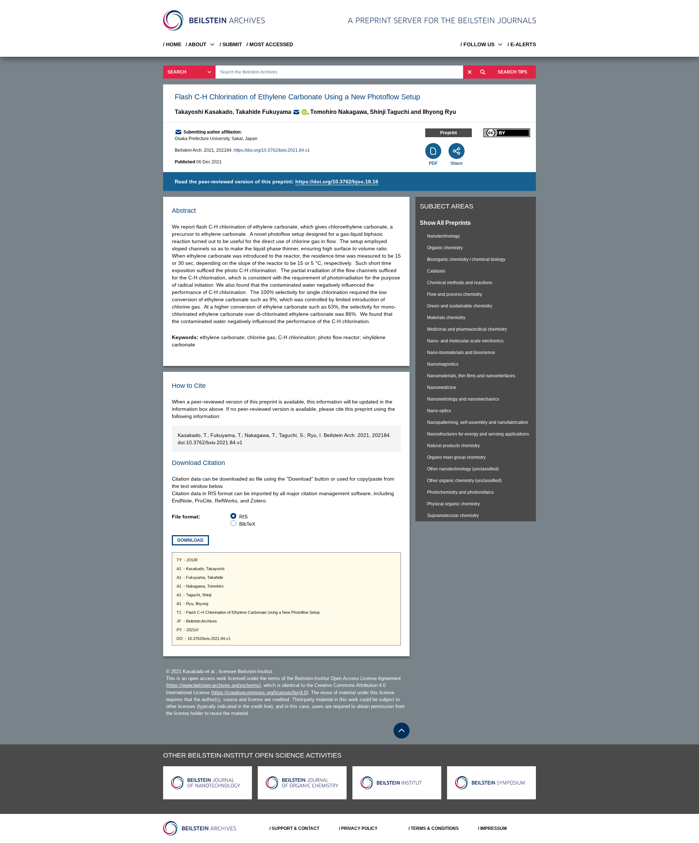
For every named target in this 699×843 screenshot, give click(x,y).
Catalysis (436, 271)
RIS (243, 517)
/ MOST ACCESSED (269, 44)
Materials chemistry (446, 317)
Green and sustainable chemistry (459, 306)
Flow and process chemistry (454, 294)
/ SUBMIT (231, 44)
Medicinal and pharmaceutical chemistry (467, 329)
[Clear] (469, 72)
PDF (433, 163)
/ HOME (172, 44)
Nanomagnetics (442, 364)
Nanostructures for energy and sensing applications (478, 434)
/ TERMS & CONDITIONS (433, 828)
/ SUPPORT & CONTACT (294, 828)
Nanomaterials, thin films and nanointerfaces (471, 375)
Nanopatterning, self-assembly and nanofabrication (477, 422)
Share (456, 163)
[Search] (482, 72)
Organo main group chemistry (456, 457)
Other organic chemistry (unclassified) (464, 480)
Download (190, 540)
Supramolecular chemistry (453, 515)
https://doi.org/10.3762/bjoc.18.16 (336, 181)
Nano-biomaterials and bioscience (461, 352)
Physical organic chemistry (453, 503)
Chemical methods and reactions (459, 282)
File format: (186, 517)
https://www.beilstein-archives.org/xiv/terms (213, 685)
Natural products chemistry (453, 445)
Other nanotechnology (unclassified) (463, 469)
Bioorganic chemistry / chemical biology (466, 259)
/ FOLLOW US (477, 44)
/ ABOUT (196, 44)
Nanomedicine (441, 387)
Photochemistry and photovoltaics (460, 492)
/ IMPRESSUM (492, 828)
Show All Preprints (445, 223)
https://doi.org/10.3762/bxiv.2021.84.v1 (272, 150)
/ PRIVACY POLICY (358, 828)
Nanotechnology (443, 236)
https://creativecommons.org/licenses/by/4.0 (260, 692)
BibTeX (247, 524)
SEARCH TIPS (512, 72)
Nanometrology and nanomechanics (463, 399)
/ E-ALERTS (522, 44)
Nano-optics (439, 410)
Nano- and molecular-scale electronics (465, 340)
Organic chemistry (445, 247)
